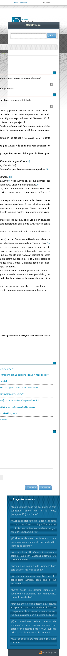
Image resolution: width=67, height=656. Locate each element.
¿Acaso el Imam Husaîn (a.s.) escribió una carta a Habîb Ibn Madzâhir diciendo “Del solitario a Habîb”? (33, 556)
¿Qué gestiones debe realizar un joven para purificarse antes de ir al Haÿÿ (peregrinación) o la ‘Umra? (33, 511)
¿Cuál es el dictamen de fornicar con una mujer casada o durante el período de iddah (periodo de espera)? (33, 542)
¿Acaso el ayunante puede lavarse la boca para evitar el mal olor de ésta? (33, 568)
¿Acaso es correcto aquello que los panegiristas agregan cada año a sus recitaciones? (33, 580)
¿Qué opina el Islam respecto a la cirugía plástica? (33, 641)
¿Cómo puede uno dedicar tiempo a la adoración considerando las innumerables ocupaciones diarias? (33, 594)
